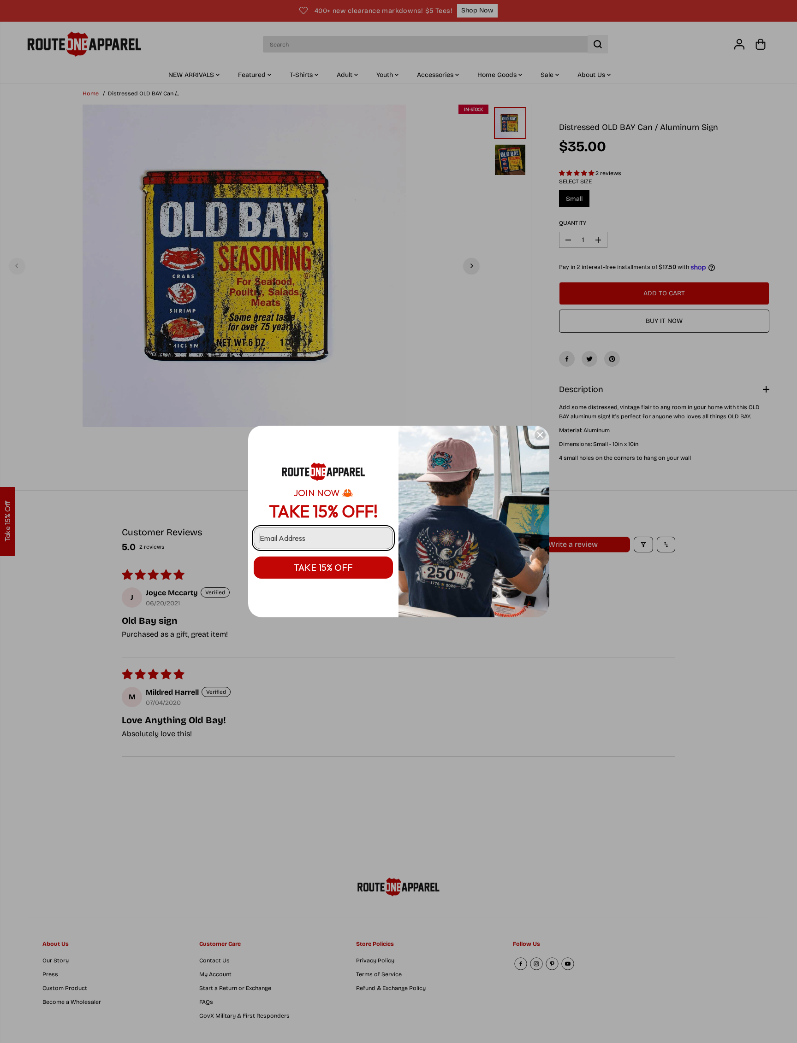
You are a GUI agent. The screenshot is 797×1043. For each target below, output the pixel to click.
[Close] (540, 434)
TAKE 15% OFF (323, 567)
